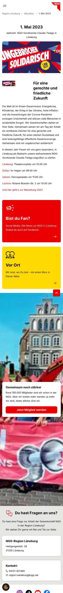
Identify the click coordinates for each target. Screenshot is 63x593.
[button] (6, 586)
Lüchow (6, 183)
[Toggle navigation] (4, 5)
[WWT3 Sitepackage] (55, 6)
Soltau (5, 170)
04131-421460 (17, 571)
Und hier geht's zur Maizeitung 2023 (22, 189)
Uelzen (6, 176)
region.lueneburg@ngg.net (23, 575)
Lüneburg (7, 164)
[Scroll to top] (56, 292)
